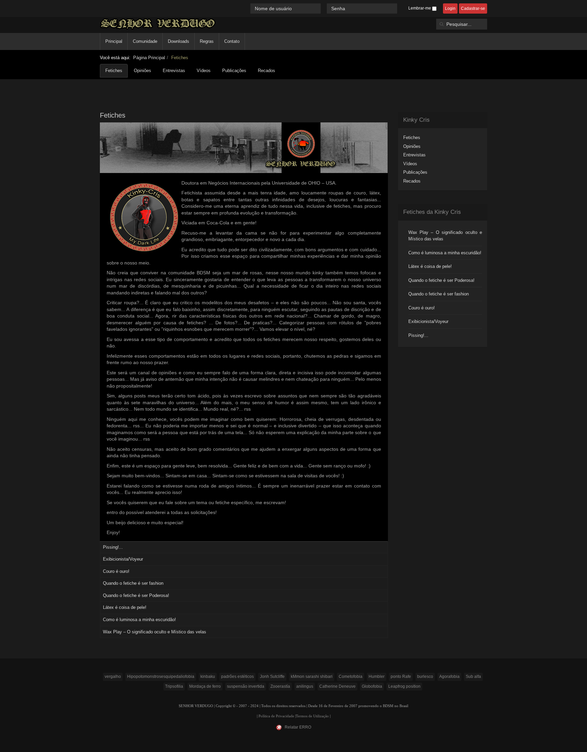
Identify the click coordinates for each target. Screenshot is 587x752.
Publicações (234, 70)
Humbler (377, 676)
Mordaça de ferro (205, 686)
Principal (113, 41)
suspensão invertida (245, 686)
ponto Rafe (401, 676)
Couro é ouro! (116, 571)
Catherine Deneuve (337, 686)
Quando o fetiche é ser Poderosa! (136, 595)
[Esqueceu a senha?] (400, 8)
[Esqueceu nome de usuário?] (324, 8)
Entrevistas (174, 70)
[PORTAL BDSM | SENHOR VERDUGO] (158, 23)
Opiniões (142, 70)
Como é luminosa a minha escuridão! (139, 619)
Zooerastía (280, 686)
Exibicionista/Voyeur (123, 559)
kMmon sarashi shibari (312, 676)
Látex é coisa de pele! (124, 607)
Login (450, 8)
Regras (207, 41)
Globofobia (372, 686)
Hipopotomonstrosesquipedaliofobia (160, 676)
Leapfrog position (404, 686)
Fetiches (113, 70)
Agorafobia (449, 676)
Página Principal (149, 57)
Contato (231, 41)
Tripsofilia (174, 686)
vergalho (113, 676)
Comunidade (145, 41)
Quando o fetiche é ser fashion (133, 583)
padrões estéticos (237, 676)
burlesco (425, 676)
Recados (266, 70)
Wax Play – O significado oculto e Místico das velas (154, 631)
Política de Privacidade (276, 716)
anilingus (304, 686)
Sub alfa (473, 676)
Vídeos (204, 70)
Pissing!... (113, 547)
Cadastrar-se (473, 8)
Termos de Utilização (312, 716)
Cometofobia (350, 676)
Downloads (178, 41)
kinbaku (207, 676)
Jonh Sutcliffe (272, 676)
